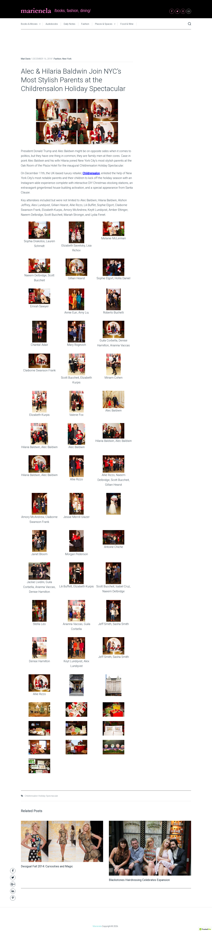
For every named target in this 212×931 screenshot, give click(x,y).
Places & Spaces (103, 24)
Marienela (97, 926)
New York (66, 58)
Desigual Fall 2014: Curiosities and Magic (47, 866)
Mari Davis (26, 58)
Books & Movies (29, 24)
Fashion (85, 24)
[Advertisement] (106, 40)
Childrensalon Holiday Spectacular (41, 796)
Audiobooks (52, 24)
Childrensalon (91, 173)
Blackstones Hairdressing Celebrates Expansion (139, 880)
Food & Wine (126, 24)
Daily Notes (69, 24)
